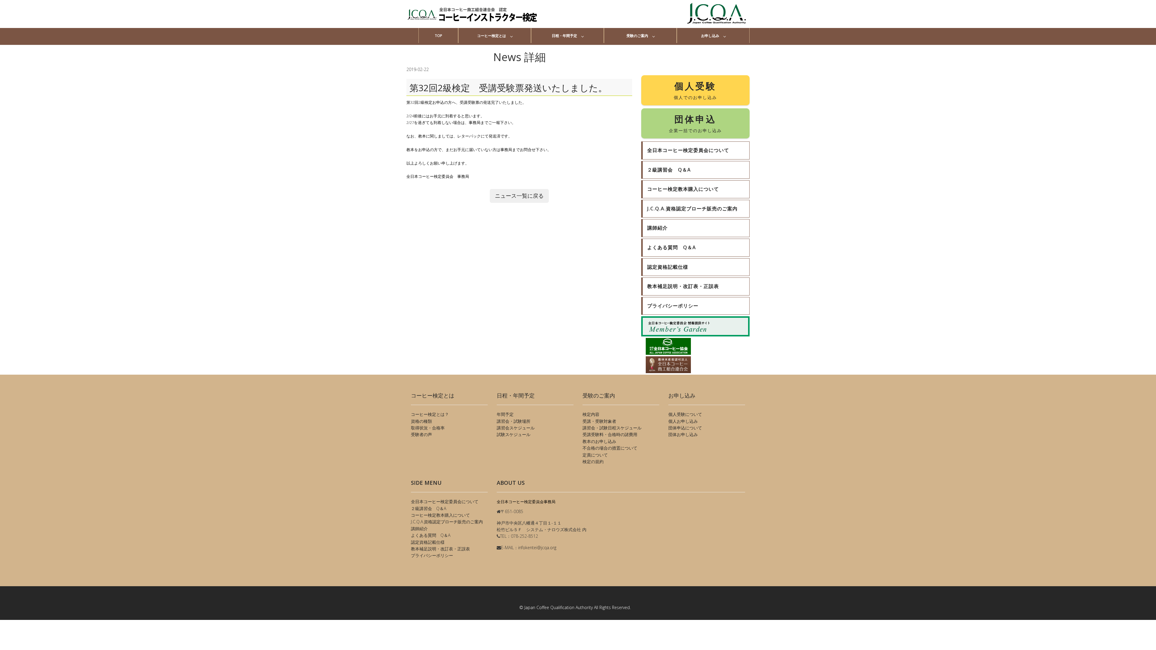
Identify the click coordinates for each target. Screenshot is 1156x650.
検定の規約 (593, 461)
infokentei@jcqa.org (537, 547)
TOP (438, 35)
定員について (595, 455)
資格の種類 (421, 421)
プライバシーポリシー (432, 555)
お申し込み (710, 35)
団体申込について (685, 428)
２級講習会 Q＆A (428, 508)
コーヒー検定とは (491, 35)
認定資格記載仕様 (428, 542)
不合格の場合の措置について (610, 448)
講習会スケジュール (516, 428)
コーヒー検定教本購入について (440, 515)
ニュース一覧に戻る (519, 195)
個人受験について (685, 414)
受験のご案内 (637, 35)
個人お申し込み (683, 421)
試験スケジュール (513, 434)
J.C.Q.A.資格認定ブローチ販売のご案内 (447, 522)
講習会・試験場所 (513, 421)
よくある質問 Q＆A (430, 535)
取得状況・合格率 (428, 428)
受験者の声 (421, 434)
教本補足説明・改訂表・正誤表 (440, 549)
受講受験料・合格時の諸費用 (610, 434)
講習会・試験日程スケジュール (612, 428)
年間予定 (505, 414)
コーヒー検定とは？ (430, 414)
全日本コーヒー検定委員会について (444, 501)
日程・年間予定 (564, 35)
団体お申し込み (683, 434)
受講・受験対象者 (599, 421)
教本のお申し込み (599, 441)
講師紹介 (419, 528)
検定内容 (591, 414)
